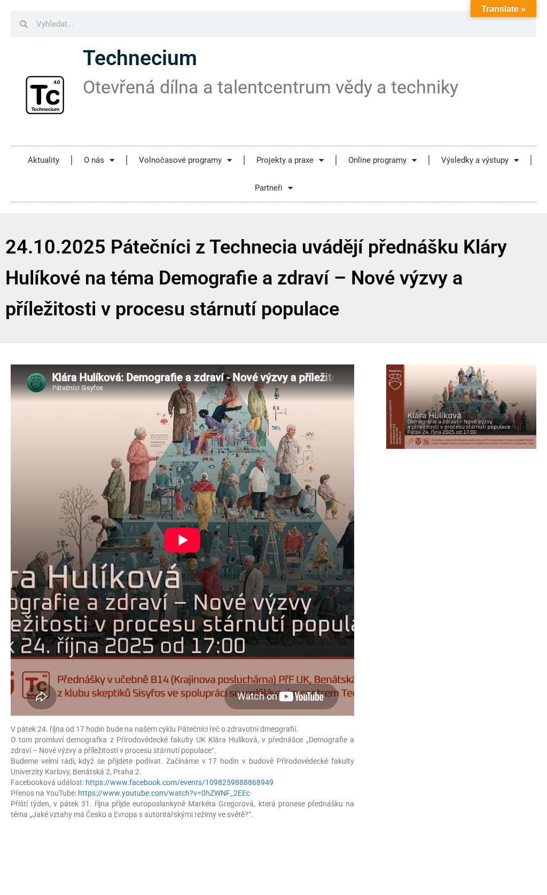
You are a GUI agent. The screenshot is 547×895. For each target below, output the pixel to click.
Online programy (377, 160)
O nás (94, 160)
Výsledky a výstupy (475, 160)
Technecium (140, 58)
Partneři (269, 188)
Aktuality (43, 160)
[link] (179, 782)
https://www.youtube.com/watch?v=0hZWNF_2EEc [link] (164, 793)
